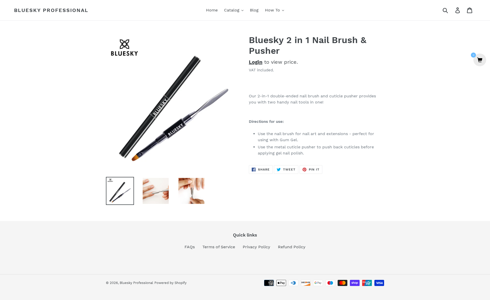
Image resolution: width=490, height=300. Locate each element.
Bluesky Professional (51, 10)
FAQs (190, 246)
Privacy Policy (256, 246)
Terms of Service (218, 246)
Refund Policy (291, 246)
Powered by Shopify (170, 283)
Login (255, 62)
